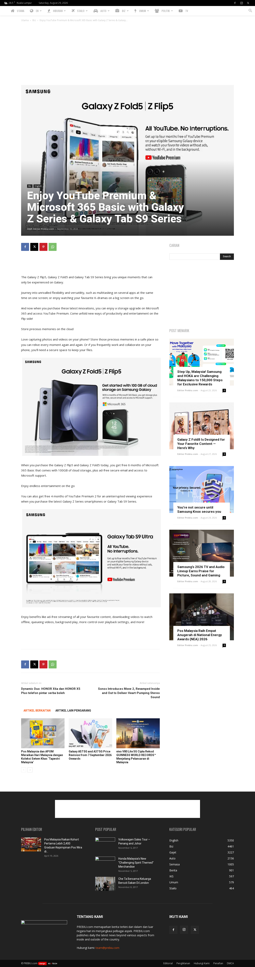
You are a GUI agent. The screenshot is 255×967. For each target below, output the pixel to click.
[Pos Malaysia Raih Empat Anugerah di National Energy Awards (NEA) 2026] (201, 616)
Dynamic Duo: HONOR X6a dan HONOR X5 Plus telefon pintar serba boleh (50, 691)
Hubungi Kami (202, 963)
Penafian (218, 963)
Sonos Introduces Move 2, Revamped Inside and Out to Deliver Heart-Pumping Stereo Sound (129, 693)
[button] (250, 11)
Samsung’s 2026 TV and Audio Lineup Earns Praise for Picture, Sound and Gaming (201, 571)
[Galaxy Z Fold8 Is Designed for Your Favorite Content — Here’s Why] (201, 425)
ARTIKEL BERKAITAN (37, 710)
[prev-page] (23, 769)
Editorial (168, 963)
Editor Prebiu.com (43, 228)
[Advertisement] (127, 55)
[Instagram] (241, 3)
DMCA (230, 963)
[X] (248, 3)
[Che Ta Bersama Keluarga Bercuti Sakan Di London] (105, 884)
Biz (34, 20)
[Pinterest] (43, 247)
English (38, 186)
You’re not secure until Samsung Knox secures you (199, 509)
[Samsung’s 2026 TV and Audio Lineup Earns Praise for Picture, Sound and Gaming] (201, 553)
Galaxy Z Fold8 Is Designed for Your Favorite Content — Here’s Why (201, 443)
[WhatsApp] (53, 247)
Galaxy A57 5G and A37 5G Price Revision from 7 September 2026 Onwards (90, 755)
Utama (25, 20)
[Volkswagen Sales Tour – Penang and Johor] (105, 844)
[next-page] (29, 769)
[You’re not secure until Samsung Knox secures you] (201, 489)
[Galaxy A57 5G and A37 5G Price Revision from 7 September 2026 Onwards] (90, 733)
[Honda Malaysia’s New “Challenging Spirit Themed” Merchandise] (105, 864)
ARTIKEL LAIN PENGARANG (73, 710)
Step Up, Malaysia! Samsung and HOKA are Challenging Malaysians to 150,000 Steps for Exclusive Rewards (200, 378)
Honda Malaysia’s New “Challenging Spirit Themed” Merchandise (136, 862)
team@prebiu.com (107, 948)
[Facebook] (235, 3)
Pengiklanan (183, 963)
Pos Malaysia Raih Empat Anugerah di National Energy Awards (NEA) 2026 (199, 635)
